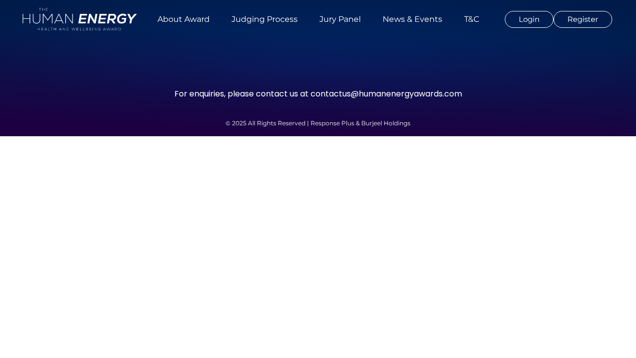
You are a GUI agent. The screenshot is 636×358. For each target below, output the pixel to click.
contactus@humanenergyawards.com (386, 93)
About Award (184, 19)
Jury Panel (340, 19)
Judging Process (265, 19)
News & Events (412, 19)
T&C (471, 19)
